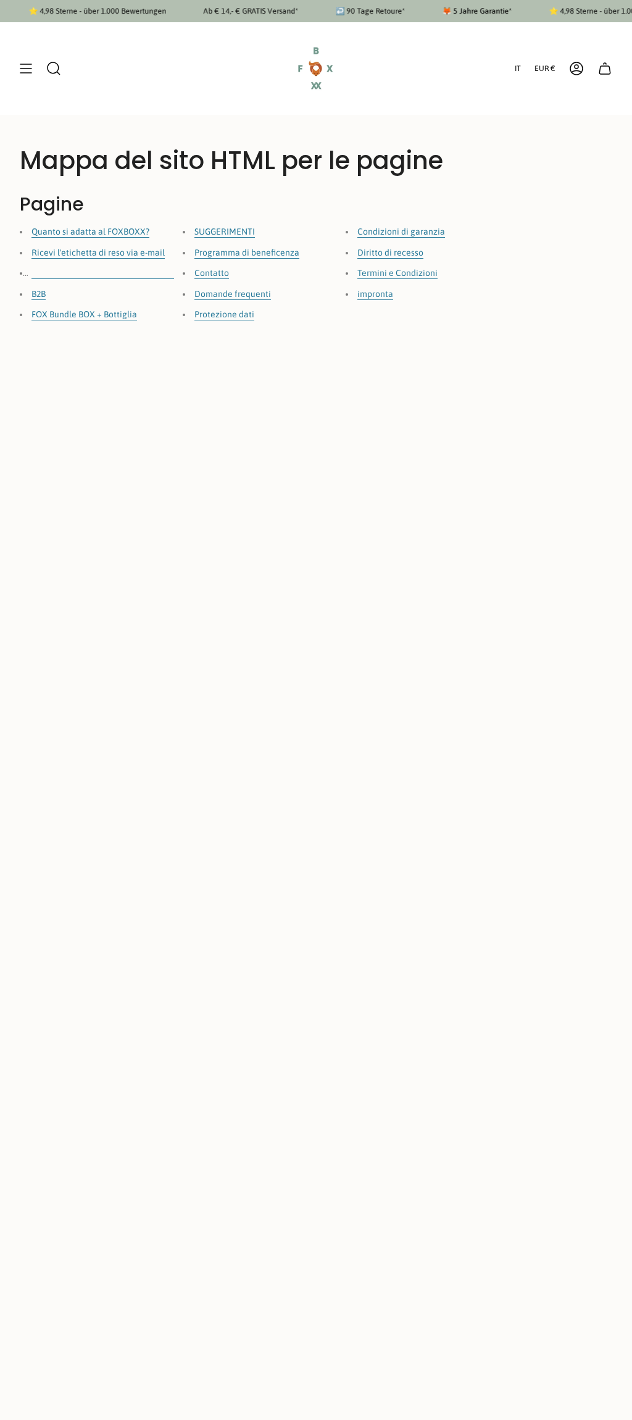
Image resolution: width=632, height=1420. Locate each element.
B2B (38, 294)
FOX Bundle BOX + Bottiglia (84, 314)
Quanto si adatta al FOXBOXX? (90, 231)
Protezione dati (224, 314)
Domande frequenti (232, 294)
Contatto (211, 273)
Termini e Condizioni (397, 273)
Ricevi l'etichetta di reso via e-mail (98, 252)
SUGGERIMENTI (224, 231)
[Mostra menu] (26, 68)
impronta (375, 294)
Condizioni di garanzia (401, 231)
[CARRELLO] (605, 68)
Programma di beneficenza (246, 252)
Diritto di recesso (390, 252)
